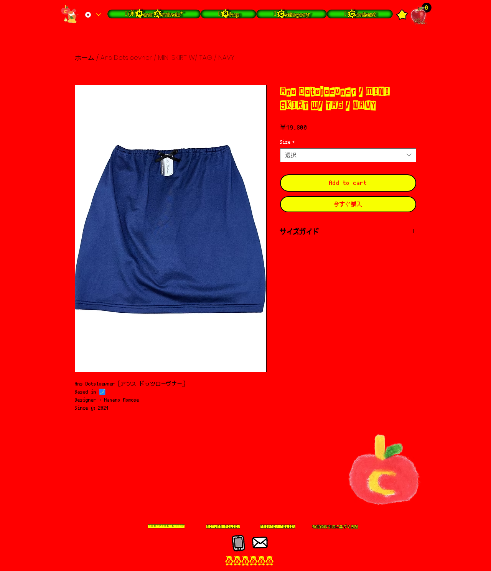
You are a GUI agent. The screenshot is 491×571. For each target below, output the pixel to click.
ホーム (84, 57)
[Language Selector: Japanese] (92, 14)
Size (287, 142)
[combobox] (348, 155)
